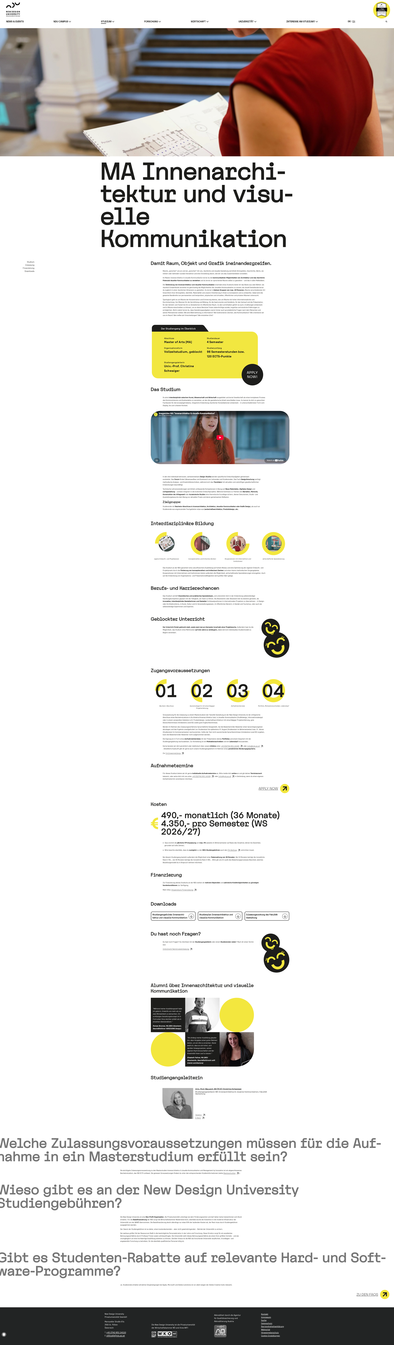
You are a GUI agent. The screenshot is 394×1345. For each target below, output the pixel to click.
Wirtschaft (198, 21)
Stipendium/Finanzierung (182, 890)
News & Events (15, 21)
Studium (106, 21)
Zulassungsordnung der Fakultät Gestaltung (262, 916)
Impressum (266, 1317)
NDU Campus (61, 21)
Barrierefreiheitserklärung (272, 1326)
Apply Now (268, 788)
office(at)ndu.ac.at (115, 1335)
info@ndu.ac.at (253, 746)
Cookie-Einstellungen (270, 1336)
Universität (246, 21)
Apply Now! (252, 374)
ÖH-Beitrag (232, 850)
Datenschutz (266, 1323)
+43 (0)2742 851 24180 (230, 746)
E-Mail (198, 1118)
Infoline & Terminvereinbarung (176, 949)
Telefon (198, 1115)
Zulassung (29, 265)
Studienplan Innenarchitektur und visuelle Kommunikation (216, 916)
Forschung (151, 21)
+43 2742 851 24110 (116, 1332)
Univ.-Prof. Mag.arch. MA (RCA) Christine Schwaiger (218, 1089)
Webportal (265, 1329)
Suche (263, 1320)
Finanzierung (28, 268)
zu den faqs (367, 1294)
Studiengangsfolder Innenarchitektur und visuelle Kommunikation (169, 916)
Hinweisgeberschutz (270, 1333)
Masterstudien (229, 1173)
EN (353, 21)
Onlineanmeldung (173, 753)
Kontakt (264, 1314)
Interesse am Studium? (300, 21)
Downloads (29, 271)
